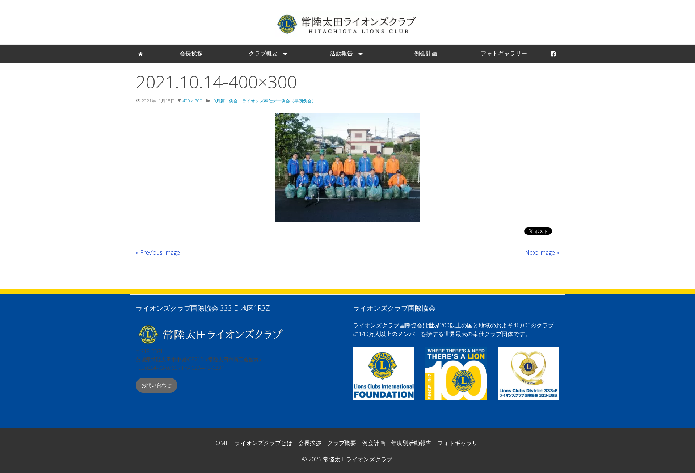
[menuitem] (141, 54)
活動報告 (341, 53)
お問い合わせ (156, 384)
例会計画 (425, 53)
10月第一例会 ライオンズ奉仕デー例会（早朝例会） (263, 101)
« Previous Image (158, 252)
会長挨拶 (191, 53)
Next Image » (542, 252)
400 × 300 (192, 101)
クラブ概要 (263, 53)
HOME (220, 443)
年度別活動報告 (411, 443)
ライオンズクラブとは (263, 443)
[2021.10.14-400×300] (347, 167)
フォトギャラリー (504, 53)
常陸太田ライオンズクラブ (347, 24)
